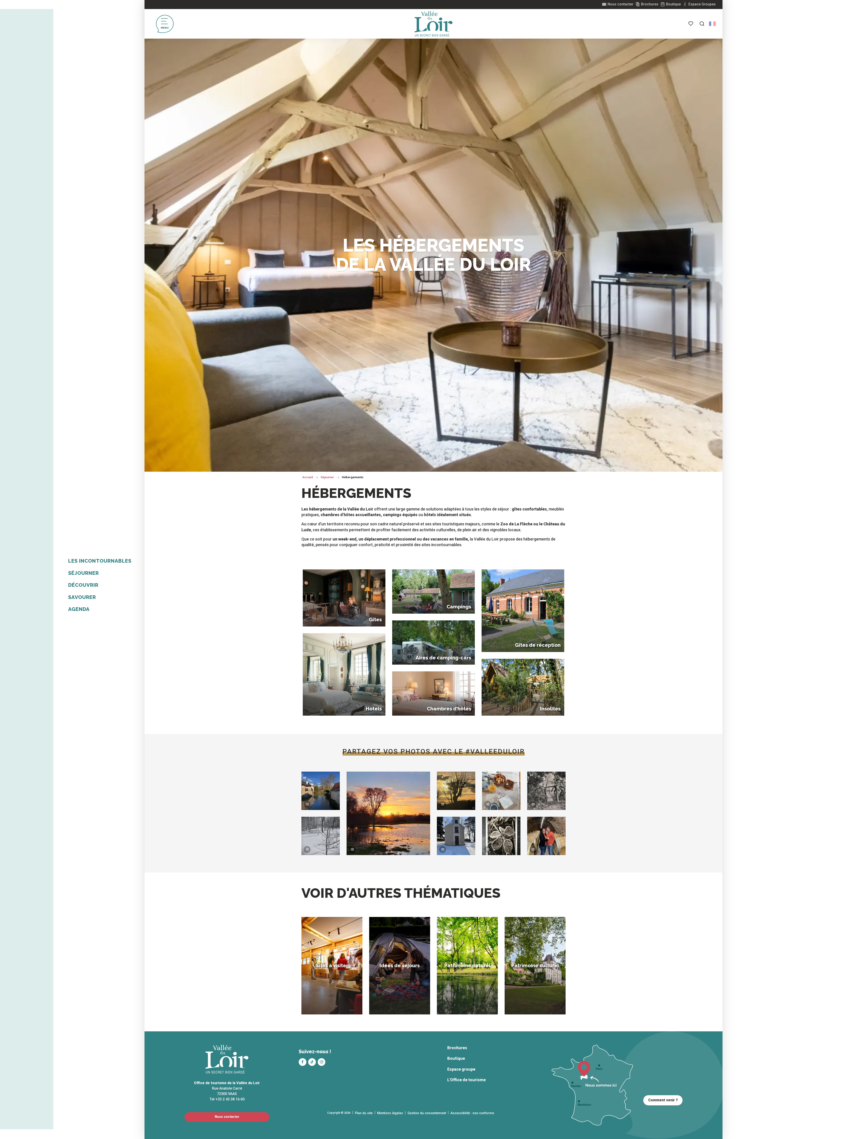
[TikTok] (312, 1062)
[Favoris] (691, 23)
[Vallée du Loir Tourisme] (433, 24)
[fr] (712, 23)
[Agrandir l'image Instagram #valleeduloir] (320, 791)
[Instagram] (321, 1062)
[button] (702, 23)
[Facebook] (302, 1062)
